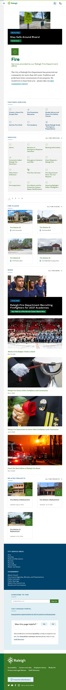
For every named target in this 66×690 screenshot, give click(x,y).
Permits (10, 561)
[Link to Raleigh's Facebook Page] (15, 685)
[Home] (12, 3)
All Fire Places (53, 206)
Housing (10, 557)
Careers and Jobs (25, 667)
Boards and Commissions (17, 585)
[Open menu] (4, 3)
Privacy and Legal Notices (17, 670)
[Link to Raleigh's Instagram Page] (19, 685)
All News (54, 270)
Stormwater (12, 565)
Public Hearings (13, 581)
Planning (11, 563)
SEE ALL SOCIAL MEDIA (27, 685)
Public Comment (14, 579)
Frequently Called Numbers (22, 679)
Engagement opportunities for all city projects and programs (33, 614)
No (53, 624)
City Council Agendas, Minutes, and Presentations (26, 577)
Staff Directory (34, 670)
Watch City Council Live (16, 583)
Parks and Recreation (15, 559)
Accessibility (12, 667)
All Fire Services (53, 138)
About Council (13, 575)
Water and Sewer (14, 567)
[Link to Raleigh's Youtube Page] (12, 685)
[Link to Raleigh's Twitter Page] (9, 685)
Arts (9, 555)
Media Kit (52, 667)
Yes (44, 624)
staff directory (19, 639)
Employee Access (40, 667)
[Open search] (55, 3)
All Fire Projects (52, 479)
